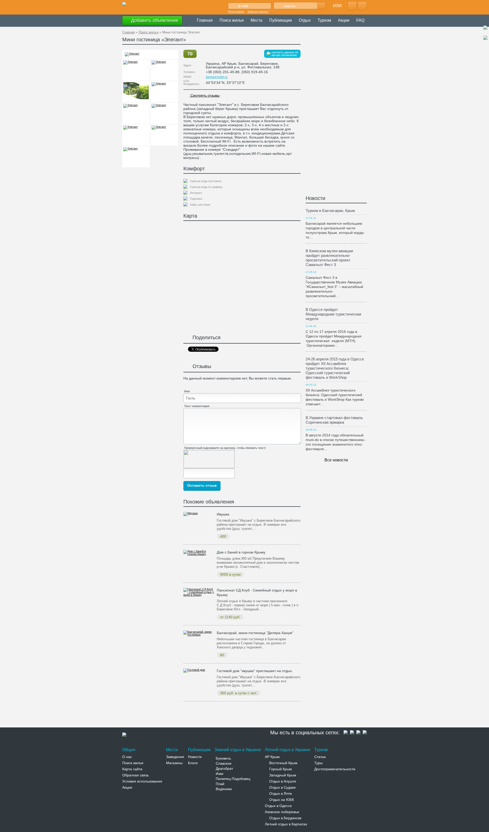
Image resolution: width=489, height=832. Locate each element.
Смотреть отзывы (204, 95)
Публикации (280, 20)
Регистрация (236, 11)
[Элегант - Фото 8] (164, 113)
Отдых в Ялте (280, 793)
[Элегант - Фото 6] (164, 91)
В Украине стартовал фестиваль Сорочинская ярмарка (334, 419)
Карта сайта (132, 769)
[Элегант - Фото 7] (136, 113)
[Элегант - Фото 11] (136, 156)
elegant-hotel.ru (217, 77)
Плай (220, 784)
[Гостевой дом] (194, 669)
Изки (219, 774)
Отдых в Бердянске (285, 818)
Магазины (174, 763)
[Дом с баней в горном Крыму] (198, 554)
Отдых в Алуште (282, 781)
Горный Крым (280, 769)
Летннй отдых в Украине (287, 750)
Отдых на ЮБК (281, 800)
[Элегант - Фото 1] (132, 53)
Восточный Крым (283, 763)
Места (256, 20)
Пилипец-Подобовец (233, 779)
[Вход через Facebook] (352, 6)
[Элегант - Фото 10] (164, 135)
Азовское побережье (282, 812)
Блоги (193, 763)
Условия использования (142, 781)
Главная (205, 20)
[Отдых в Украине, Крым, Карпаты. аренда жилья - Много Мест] (124, 4)
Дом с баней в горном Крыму (241, 552)
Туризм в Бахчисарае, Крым (330, 210)
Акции (343, 20)
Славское (224, 763)
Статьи (320, 757)
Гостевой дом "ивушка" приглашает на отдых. (255, 671)
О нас (127, 757)
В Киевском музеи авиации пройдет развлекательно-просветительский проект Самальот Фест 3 (329, 258)
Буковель (223, 758)
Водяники (224, 789)
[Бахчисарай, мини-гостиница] (198, 634)
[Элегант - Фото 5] (136, 91)
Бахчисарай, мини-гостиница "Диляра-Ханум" (255, 633)
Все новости (336, 460)
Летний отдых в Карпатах (286, 824)
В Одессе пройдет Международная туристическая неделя (333, 314)
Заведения (175, 757)
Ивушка (223, 514)
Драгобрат (224, 768)
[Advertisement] (215, 715)
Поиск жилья (232, 20)
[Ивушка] (190, 513)
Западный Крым (282, 775)
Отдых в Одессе (278, 806)
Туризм (324, 20)
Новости (315, 198)
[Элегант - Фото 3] (136, 70)
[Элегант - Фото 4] (164, 70)
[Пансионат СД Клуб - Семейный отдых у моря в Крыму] (198, 594)
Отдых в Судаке (282, 787)
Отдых (305, 20)
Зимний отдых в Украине (237, 750)
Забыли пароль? (258, 11)
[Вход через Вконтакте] (362, 6)
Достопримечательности (334, 769)
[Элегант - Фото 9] (136, 135)
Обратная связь (135, 775)
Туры (318, 763)
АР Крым (272, 757)
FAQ (360, 20)
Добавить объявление (154, 20)
